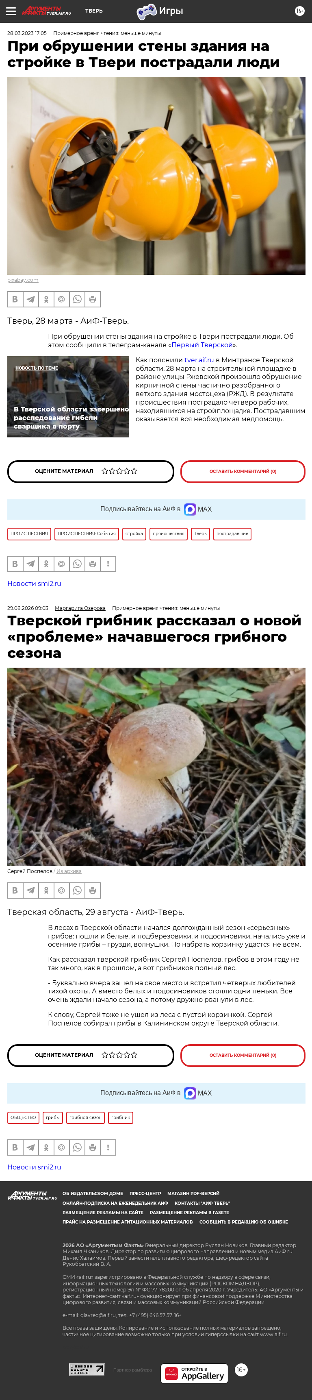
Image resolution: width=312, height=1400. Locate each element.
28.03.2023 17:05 (27, 33)
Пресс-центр (145, 1193)
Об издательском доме (93, 1193)
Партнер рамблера (132, 1369)
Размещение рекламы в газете (189, 1212)
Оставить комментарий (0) (243, 471)
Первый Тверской (202, 345)
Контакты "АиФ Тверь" (202, 1203)
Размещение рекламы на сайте (103, 1212)
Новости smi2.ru (34, 584)
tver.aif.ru (199, 360)
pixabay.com (23, 280)
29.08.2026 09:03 (27, 608)
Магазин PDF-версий (193, 1193)
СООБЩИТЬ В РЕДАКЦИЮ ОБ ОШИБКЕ (243, 1222)
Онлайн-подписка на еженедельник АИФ (115, 1203)
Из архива (69, 871)
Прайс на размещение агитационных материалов (128, 1222)
